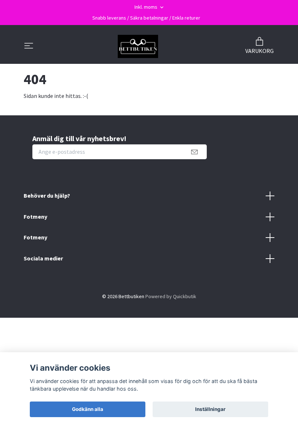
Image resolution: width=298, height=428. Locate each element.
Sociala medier (43, 258)
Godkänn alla (87, 409)
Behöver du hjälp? (47, 195)
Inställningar (210, 409)
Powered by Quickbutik (170, 296)
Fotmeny (35, 216)
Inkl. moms (146, 7)
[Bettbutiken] (138, 46)
